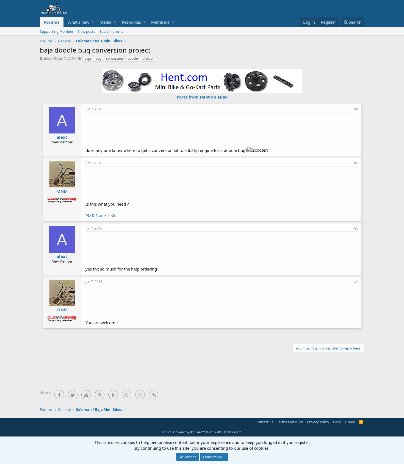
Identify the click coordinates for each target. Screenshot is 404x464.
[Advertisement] (222, 129)
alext (47, 58)
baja (87, 58)
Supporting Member (56, 31)
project (148, 58)
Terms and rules (290, 421)
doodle (133, 58)
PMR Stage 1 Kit (100, 215)
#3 (356, 228)
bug (98, 58)
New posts (86, 31)
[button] (93, 22)
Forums (51, 22)
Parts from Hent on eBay (202, 97)
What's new (78, 22)
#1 (356, 109)
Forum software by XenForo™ (202, 432)
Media (105, 22)
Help (337, 421)
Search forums (111, 31)
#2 (356, 163)
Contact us (264, 421)
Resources (131, 22)
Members (160, 22)
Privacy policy (318, 421)
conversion (114, 58)
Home (350, 421)
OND (62, 191)
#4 (356, 281)
